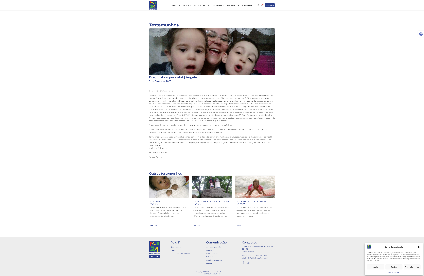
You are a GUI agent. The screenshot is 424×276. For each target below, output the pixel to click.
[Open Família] (190, 5)
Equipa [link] (173, 250)
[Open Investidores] (253, 5)
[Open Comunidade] (223, 5)
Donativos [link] (210, 250)
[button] (419, 247)
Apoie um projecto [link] (213, 247)
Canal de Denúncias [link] (214, 260)
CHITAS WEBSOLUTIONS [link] (212, 274)
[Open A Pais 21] (179, 5)
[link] (421, 34)
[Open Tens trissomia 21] (208, 5)
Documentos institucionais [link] (181, 254)
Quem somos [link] (176, 247)
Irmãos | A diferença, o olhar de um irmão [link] (211, 201)
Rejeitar (394, 267)
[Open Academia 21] (238, 5)
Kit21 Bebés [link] (155, 201)
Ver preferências (412, 267)
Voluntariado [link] (211, 257)
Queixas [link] (209, 263)
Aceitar (376, 267)
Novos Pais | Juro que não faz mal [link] (251, 201)
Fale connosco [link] (212, 254)
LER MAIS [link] (154, 226)
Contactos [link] (249, 242)
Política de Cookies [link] (393, 272)
